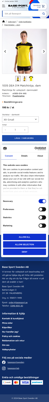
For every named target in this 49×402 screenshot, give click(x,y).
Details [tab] (24, 156)
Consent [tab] (9, 156)
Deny (24, 252)
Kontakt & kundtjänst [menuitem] (13, 318)
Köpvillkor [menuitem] (7, 327)
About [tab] (40, 156)
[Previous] (5, 51)
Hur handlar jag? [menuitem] (10, 332)
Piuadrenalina (18, 96)
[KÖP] (24, 138)
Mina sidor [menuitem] (7, 323)
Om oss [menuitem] (5, 345)
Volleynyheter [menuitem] (9, 349)
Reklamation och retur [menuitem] (13, 340)
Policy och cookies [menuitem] (11, 336)
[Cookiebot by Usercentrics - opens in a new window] (35, 148)
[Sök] (43, 14)
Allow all (24, 237)
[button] (4, 6)
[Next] (43, 51)
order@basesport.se (18, 302)
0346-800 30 (16, 305)
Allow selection (24, 244)
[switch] (42, 209)
